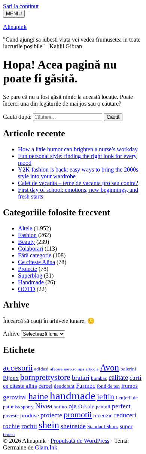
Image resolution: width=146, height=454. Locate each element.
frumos (129, 385)
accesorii (18, 367)
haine (38, 396)
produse (29, 415)
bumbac (99, 378)
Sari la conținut (21, 6)
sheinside (73, 426)
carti (136, 377)
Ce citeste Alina (36, 262)
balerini (128, 369)
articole (92, 369)
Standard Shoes (102, 426)
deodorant (64, 386)
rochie (11, 426)
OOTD (26, 289)
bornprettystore (45, 377)
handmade (72, 396)
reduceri (125, 415)
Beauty (26, 242)
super (126, 426)
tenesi (9, 434)
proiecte (51, 415)
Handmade (31, 282)
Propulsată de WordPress (80, 441)
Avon (109, 367)
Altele (25, 228)
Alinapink (15, 27)
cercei (45, 385)
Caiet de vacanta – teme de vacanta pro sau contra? (78, 183)
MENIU (14, 13)
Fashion (27, 235)
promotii (78, 414)
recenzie (103, 415)
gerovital (15, 397)
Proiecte (27, 269)
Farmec (85, 385)
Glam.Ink (46, 447)
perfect (121, 406)
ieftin (105, 396)
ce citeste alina (20, 385)
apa (81, 369)
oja (73, 406)
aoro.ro (70, 369)
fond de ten (108, 386)
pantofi (103, 406)
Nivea (43, 406)
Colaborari (30, 248)
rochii (29, 426)
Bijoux (11, 378)
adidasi (41, 369)
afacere (56, 369)
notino (60, 406)
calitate (118, 377)
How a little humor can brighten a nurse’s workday (78, 149)
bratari (80, 377)
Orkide (86, 406)
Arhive (11, 333)
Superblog (30, 275)
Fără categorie (34, 255)
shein (49, 425)
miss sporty (22, 406)
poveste (11, 415)
